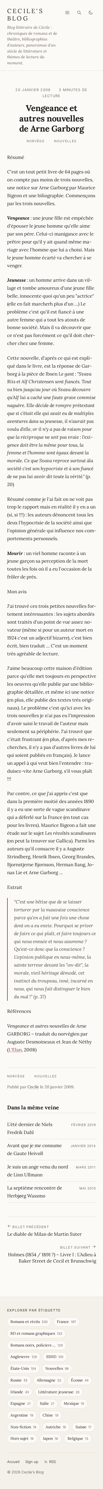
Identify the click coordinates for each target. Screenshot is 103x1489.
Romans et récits (29, 1321)
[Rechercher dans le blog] (79, 12)
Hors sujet (22, 1438)
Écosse (80, 1380)
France (66, 1321)
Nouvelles (65, 141)
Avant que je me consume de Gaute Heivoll (34, 1149)
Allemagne (49, 1380)
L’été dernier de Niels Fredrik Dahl (29, 1128)
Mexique (74, 1403)
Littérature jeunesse (58, 1391)
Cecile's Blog (25, 14)
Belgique (78, 1438)
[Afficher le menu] (67, 12)
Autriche (56, 1426)
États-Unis (23, 1368)
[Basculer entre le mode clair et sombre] (90, 12)
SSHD (54, 1356)
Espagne (20, 1403)
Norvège (35, 141)
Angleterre (23, 1356)
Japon (50, 1438)
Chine (50, 1415)
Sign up (31, 1461)
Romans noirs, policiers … (36, 1345)
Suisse (84, 1426)
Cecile (33, 1086)
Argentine (21, 1415)
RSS (52, 1461)
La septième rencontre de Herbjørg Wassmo (34, 1192)
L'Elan (15, 1050)
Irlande (19, 1391)
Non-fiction (23, 1426)
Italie (47, 1403)
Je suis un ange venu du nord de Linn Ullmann (37, 1171)
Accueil (13, 1461)
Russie (18, 1380)
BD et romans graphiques (36, 1333)
